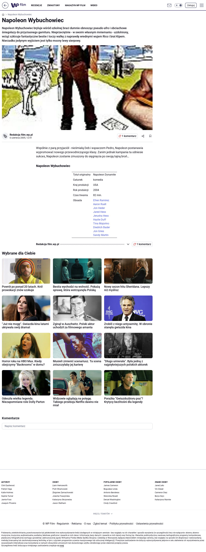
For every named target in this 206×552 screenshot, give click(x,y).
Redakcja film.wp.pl (21, 134)
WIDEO (93, 5)
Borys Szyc (159, 496)
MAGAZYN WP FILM (75, 5)
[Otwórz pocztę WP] (169, 5)
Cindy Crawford (110, 503)
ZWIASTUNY (53, 5)
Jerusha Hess (101, 215)
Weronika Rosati (111, 496)
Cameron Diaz (161, 492)
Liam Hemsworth (59, 485)
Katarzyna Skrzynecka (62, 499)
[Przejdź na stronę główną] (5, 7)
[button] (178, 5)
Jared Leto (159, 485)
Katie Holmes (7, 492)
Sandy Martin (100, 235)
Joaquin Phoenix (8, 503)
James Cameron (111, 485)
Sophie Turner (7, 496)
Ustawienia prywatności (149, 523)
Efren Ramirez (101, 200)
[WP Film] (21, 5)
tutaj (62, 545)
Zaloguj (191, 5)
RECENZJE (36, 5)
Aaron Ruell (99, 204)
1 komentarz (129, 136)
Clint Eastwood (7, 485)
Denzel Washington (112, 499)
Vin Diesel (159, 489)
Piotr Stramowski (59, 489)
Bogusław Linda (110, 489)
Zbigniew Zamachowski (62, 492)
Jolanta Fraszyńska (61, 496)
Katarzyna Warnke (163, 499)
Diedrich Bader (101, 227)
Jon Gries (98, 231)
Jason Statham (59, 503)
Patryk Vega (6, 489)
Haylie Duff (99, 219)
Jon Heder (99, 208)
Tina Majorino (101, 223)
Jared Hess (99, 211)
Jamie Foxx (6, 499)
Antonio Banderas (111, 492)
